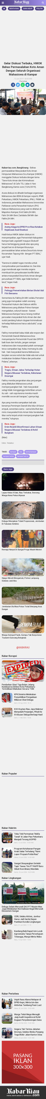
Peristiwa (23, 81)
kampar (13, 452)
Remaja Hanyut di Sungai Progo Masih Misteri (22, 549)
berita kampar (31, 452)
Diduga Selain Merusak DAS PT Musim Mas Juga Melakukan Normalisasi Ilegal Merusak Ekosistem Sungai (22, 908)
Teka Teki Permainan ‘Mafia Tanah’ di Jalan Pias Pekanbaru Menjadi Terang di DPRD (28, 837)
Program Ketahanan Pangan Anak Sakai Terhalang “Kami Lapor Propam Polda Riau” (27, 851)
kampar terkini (8, 456)
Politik (40, 8)
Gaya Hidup (27, 8)
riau (20, 452)
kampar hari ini (22, 456)
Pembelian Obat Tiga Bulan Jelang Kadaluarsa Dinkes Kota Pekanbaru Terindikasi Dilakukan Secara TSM (18, 686)
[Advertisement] (23, 35)
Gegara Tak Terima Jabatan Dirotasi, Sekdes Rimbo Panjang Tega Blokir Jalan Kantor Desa (28, 1032)
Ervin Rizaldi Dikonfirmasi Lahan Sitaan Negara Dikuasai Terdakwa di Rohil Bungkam (23, 430)
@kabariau (23, 647)
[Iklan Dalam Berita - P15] (23, 1062)
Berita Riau (14, 8)
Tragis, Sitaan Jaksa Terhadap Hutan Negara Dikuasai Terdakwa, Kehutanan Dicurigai (23, 373)
